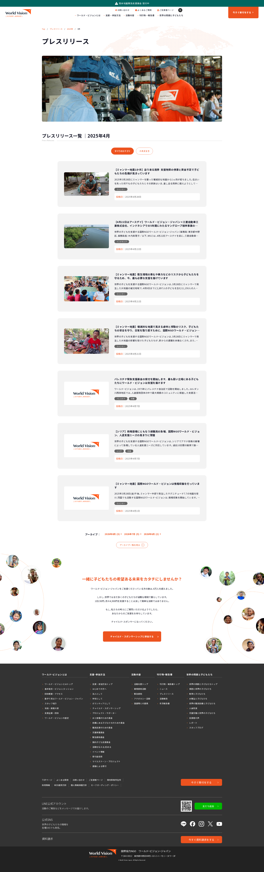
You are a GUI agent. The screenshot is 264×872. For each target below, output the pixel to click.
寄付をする (242, 12)
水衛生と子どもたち (198, 698)
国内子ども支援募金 (101, 742)
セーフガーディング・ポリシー (105, 785)
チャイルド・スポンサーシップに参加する (132, 636)
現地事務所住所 (114, 780)
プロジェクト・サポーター (104, 713)
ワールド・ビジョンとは (89, 15)
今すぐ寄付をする (201, 782)
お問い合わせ (123, 10)
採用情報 (46, 785)
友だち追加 (208, 806)
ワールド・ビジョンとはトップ (59, 684)
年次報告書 (165, 703)
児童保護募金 (98, 732)
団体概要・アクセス (54, 693)
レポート (193, 722)
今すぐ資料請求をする (201, 839)
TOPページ (47, 780)
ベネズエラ (144, 151)
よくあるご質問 (144, 10)
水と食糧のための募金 (102, 718)
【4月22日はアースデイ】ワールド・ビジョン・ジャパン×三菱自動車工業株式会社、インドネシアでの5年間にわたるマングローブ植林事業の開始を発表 (156, 225)
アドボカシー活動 (142, 698)
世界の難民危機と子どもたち (202, 703)
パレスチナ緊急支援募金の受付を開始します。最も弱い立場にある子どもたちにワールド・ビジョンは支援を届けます (156, 381)
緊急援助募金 (98, 737)
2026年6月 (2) (151, 534)
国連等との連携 (141, 703)
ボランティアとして (101, 703)
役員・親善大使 (52, 708)
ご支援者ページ (167, 10)
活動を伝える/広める (101, 747)
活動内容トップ (141, 684)
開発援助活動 (140, 688)
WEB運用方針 (60, 785)
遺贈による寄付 (99, 766)
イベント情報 (98, 751)
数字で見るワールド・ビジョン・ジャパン (64, 698)
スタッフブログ (196, 727)
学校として (97, 698)
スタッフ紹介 (51, 703)
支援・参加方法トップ (102, 684)
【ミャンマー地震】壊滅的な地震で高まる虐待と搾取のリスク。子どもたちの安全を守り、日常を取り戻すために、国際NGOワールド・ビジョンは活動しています (157, 330)
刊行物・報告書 (146, 15)
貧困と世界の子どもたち (200, 688)
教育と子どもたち (197, 693)
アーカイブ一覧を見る (130, 544)
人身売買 (193, 708)
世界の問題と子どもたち (171, 15)
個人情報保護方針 (79, 785)
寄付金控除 (97, 756)
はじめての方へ (99, 688)
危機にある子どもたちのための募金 (108, 722)
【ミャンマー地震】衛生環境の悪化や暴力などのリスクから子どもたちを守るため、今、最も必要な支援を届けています (156, 276)
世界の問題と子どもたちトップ (203, 684)
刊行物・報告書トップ (170, 684)
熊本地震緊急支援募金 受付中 (134, 3)
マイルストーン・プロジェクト (106, 761)
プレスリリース (167, 693)
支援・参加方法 (113, 15)
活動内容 (130, 15)
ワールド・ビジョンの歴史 (57, 718)
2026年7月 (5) (131, 534)
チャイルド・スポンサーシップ (106, 708)
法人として (97, 693)
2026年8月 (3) (112, 534)
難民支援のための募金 (102, 727)
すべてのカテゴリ (122, 151)
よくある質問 (62, 780)
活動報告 (164, 698)
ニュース (164, 688)
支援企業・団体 (52, 713)
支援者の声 (194, 718)
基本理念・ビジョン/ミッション (59, 688)
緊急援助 (138, 693)
